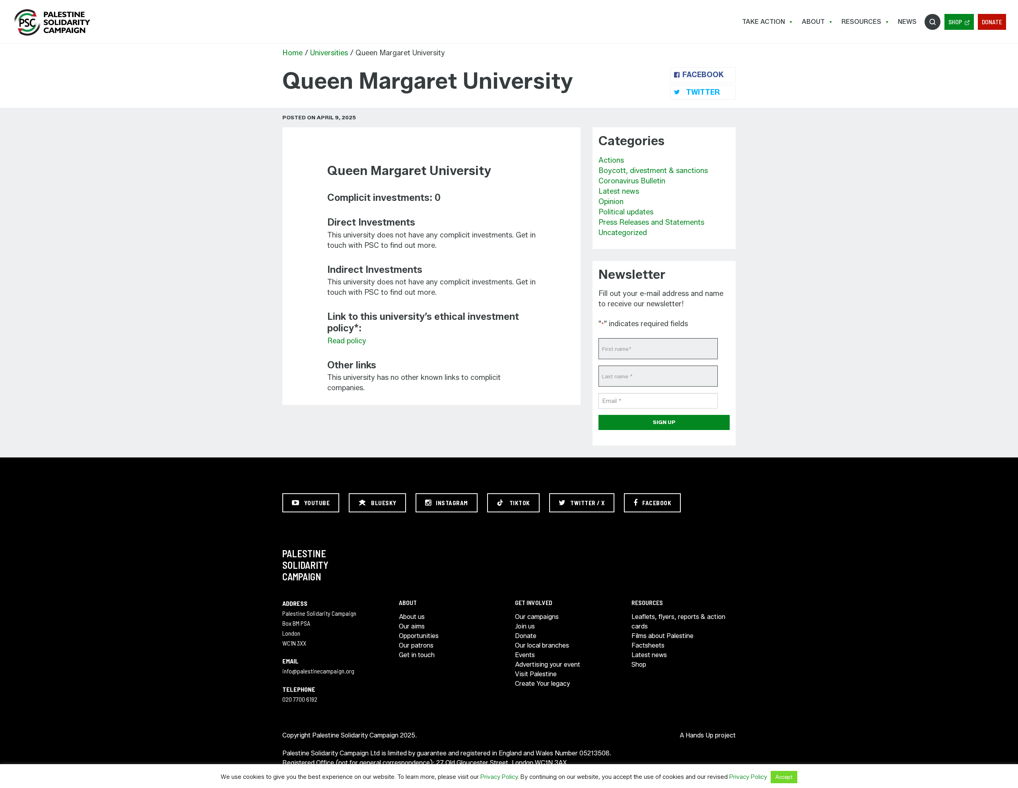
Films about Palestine (662, 636)
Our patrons (416, 645)
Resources (861, 21)
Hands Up (699, 735)
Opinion (611, 201)
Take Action (763, 21)
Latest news (618, 191)
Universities (329, 53)
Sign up (664, 422)
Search (932, 22)
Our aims (412, 626)
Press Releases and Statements (651, 222)
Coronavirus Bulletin (631, 181)
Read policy (346, 341)
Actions (611, 160)
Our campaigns (537, 617)
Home (292, 53)
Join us (525, 626)
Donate (992, 21)
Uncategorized (622, 232)
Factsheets (647, 645)
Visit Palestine (536, 674)
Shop (955, 21)
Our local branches (542, 645)
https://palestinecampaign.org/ (51, 22)
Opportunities (419, 636)
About (813, 21)
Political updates (625, 212)
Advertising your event (547, 664)
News (907, 21)
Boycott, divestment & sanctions (653, 170)
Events (525, 655)
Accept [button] (784, 777)
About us (412, 617)
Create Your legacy (542, 683)
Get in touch (417, 655)
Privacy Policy (499, 776)
